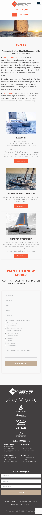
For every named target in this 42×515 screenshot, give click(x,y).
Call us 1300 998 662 (21, 441)
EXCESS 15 (8, 93)
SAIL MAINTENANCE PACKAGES (21, 194)
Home (7, 501)
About (13, 501)
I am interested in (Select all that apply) (17, 320)
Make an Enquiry (21, 10)
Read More (21, 161)
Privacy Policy (16, 504)
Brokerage (23, 501)
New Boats (33, 501)
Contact (27, 504)
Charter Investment (21, 239)
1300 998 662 (23, 15)
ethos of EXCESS (10, 57)
